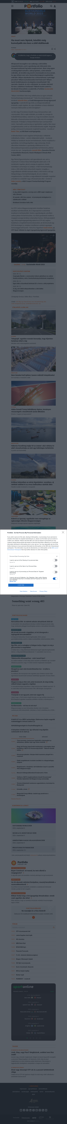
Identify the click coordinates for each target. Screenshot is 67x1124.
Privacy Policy (43, 591)
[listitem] (33, 556)
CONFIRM (21, 585)
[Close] (63, 533)
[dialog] (33, 562)
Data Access (33, 591)
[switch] (55, 560)
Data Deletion (23, 591)
